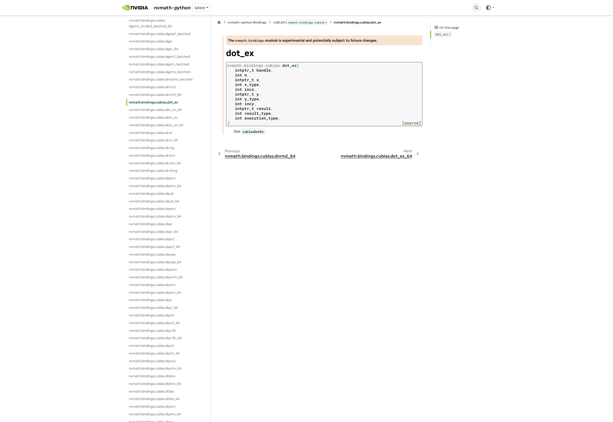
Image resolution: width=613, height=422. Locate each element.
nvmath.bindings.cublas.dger (151, 41)
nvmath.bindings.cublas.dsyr (150, 300)
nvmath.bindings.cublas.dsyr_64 (153, 307)
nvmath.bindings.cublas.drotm (152, 155)
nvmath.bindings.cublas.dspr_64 (153, 231)
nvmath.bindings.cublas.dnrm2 (152, 87)
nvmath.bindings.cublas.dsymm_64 (155, 277)
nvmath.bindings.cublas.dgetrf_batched (159, 56)
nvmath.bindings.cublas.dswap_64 (155, 262)
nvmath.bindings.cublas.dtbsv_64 (154, 399)
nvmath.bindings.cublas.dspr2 (151, 239)
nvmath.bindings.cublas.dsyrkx (152, 361)
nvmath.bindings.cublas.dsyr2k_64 (155, 338)
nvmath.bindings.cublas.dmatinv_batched (160, 79)
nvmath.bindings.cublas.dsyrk (151, 345)
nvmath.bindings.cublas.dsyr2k (152, 330)
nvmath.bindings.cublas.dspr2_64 (154, 247)
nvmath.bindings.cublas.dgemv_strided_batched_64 (150, 23)
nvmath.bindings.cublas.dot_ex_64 (155, 110)
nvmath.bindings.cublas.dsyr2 (151, 315)
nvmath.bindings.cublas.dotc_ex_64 (156, 125)
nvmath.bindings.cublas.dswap (152, 254)
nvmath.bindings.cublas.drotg (151, 148)
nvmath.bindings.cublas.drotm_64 (155, 163)
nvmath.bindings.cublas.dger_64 (153, 49)
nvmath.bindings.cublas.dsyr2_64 (154, 323)
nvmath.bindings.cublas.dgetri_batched (159, 64)
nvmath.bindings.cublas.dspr (150, 224)
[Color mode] (489, 8)
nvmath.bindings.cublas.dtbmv (152, 376)
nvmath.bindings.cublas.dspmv (152, 208)
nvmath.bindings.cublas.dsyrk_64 (154, 353)
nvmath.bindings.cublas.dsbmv (152, 178)
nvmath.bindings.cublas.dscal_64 (154, 201)
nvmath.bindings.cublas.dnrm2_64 (155, 94)
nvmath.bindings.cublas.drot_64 (153, 140)
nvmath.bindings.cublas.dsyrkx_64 (155, 368)
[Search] (476, 8)
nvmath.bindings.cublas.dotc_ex (153, 117)
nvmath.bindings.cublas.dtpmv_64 (155, 414)
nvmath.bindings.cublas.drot (150, 133)
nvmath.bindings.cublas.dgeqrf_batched (159, 34)
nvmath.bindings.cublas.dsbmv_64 (155, 186)
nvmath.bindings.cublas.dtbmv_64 (155, 384)
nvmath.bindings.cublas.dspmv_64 (155, 216)
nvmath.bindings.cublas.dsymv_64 (155, 292)
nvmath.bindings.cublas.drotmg (153, 170)
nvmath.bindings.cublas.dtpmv (152, 406)
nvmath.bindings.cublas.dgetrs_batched (159, 72)
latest (200, 7)
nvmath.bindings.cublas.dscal (151, 193)
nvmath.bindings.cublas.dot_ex (153, 102)
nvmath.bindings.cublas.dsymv (152, 285)
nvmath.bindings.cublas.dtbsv (151, 391)
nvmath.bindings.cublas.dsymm (153, 269)
